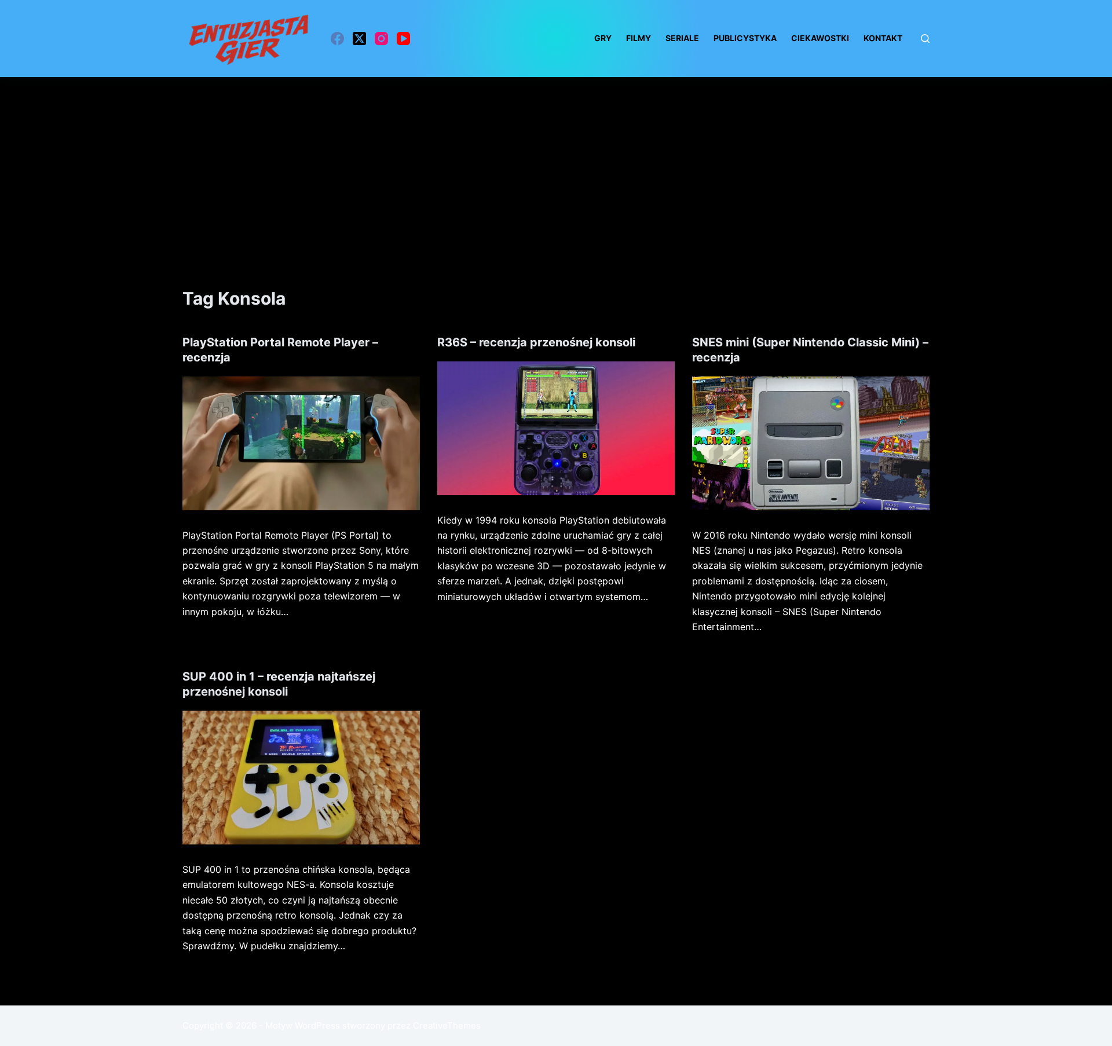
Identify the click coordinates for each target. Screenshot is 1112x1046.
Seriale (682, 38)
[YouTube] (403, 38)
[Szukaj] (925, 38)
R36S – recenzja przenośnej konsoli (536, 342)
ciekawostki (820, 38)
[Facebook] (337, 38)
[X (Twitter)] (359, 38)
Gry (603, 38)
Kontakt (883, 38)
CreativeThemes (447, 1025)
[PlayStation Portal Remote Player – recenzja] (301, 443)
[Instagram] (381, 38)
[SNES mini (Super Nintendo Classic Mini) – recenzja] (811, 443)
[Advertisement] (556, 164)
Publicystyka (745, 38)
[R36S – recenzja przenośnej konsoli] (556, 428)
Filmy (638, 38)
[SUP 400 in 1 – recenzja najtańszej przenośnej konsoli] (301, 777)
